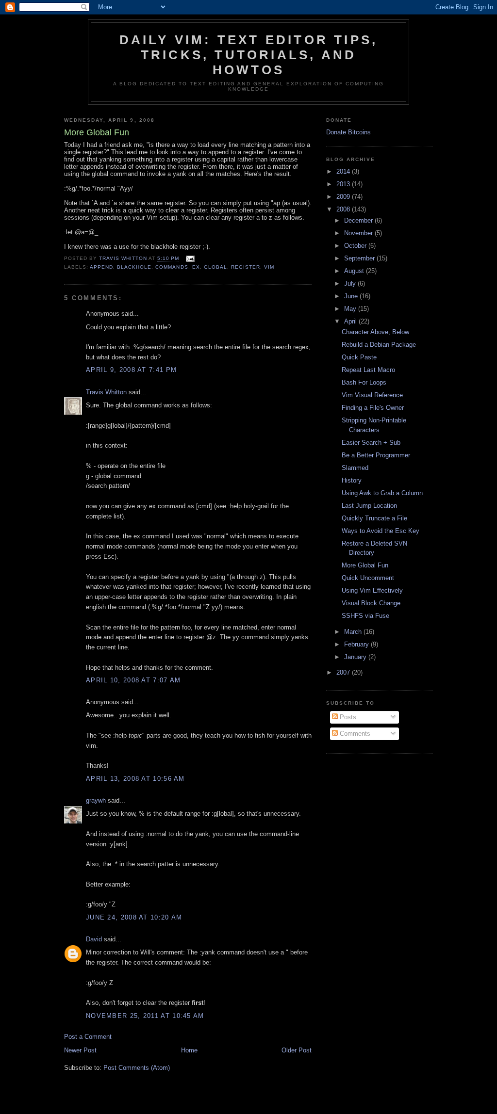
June (352, 296)
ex (196, 267)
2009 (344, 196)
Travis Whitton (106, 392)
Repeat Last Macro (368, 369)
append (101, 267)
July (351, 283)
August (355, 270)
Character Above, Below (375, 332)
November (359, 233)
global (215, 267)
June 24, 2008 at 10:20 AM (134, 917)
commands (171, 267)
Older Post (297, 1050)
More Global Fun (365, 565)
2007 (344, 672)
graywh (96, 800)
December (359, 220)
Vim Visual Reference (372, 395)
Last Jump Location (369, 505)
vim (269, 267)
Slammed (355, 467)
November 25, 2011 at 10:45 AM (145, 1015)
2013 (344, 184)
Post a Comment (88, 1036)
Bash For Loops (364, 382)
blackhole (134, 267)
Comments (354, 733)
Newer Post (80, 1050)
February (357, 644)
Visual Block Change (371, 603)
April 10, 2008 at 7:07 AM (133, 680)
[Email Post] (190, 258)
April (351, 321)
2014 (344, 171)
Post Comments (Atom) (136, 1067)
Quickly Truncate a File (374, 518)
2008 (344, 209)
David (94, 939)
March (354, 631)
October (356, 245)
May (351, 308)
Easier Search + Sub (371, 442)
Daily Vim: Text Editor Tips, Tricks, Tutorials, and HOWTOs (248, 54)
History (352, 480)
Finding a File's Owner (373, 407)
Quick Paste (359, 357)
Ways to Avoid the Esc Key (380, 530)
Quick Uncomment (368, 577)
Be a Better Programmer (376, 455)
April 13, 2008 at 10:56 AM (135, 778)
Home (189, 1050)
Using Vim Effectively (372, 590)
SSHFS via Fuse (365, 615)
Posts (347, 717)
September (360, 258)
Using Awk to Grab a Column (382, 493)
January (356, 657)
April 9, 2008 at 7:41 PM (131, 369)
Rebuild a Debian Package (379, 344)
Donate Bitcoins (348, 132)
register (245, 267)
